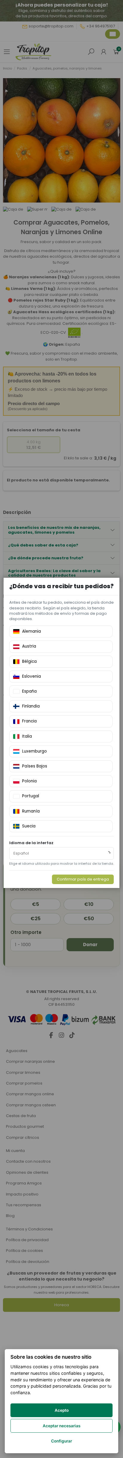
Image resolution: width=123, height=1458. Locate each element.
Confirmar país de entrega (83, 879)
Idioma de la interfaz (31, 843)
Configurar (61, 1441)
